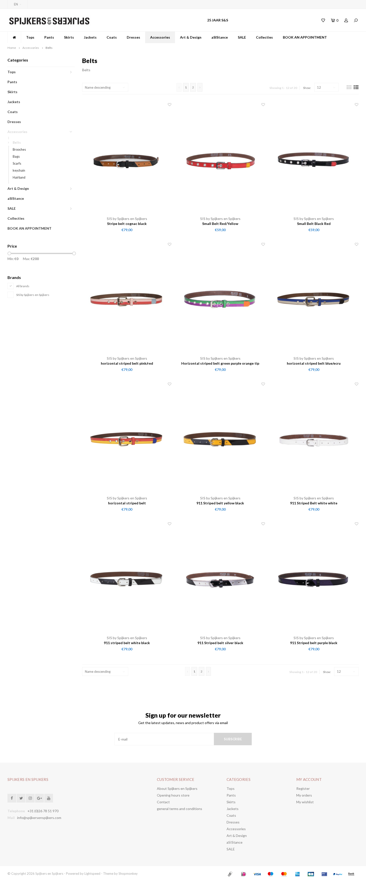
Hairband (19, 177)
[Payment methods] (231, 873)
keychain (19, 170)
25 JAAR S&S (217, 20)
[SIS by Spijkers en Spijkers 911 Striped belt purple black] (313, 578)
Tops (30, 37)
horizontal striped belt (127, 503)
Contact (163, 802)
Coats (112, 37)
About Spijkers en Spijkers (177, 788)
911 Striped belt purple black (313, 643)
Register (303, 788)
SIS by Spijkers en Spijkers (32, 295)
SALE (242, 37)
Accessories (160, 37)
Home (11, 48)
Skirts (69, 37)
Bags (16, 156)
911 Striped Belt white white (313, 503)
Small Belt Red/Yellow (220, 223)
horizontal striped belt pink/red (127, 363)
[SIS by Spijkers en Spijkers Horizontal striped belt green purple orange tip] (220, 299)
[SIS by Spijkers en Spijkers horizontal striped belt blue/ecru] (313, 299)
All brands (22, 286)
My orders (304, 795)
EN (16, 4)
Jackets (90, 37)
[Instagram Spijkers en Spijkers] (30, 798)
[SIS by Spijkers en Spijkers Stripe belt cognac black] (126, 159)
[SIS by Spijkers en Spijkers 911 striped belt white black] (126, 578)
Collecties (264, 37)
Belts (49, 48)
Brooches (19, 149)
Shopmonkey (128, 874)
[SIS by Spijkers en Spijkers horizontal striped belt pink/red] (126, 299)
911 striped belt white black (127, 643)
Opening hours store (173, 795)
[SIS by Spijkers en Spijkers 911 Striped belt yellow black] (220, 439)
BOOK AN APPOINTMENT (305, 37)
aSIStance (219, 37)
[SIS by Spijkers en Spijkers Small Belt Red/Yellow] (220, 159)
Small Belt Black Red (314, 223)
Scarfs (17, 163)
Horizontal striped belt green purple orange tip (220, 363)
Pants (49, 37)
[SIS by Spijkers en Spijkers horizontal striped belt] (126, 439)
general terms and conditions (179, 809)
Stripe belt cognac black (127, 223)
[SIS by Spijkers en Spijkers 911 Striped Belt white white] (313, 439)
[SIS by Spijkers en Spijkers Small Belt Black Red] (313, 159)
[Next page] (199, 87)
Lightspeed (92, 874)
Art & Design (190, 37)
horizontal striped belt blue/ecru (314, 363)
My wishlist (305, 802)
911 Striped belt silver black (220, 643)
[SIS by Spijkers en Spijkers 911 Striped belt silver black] (220, 578)
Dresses (133, 37)
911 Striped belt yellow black (220, 503)
